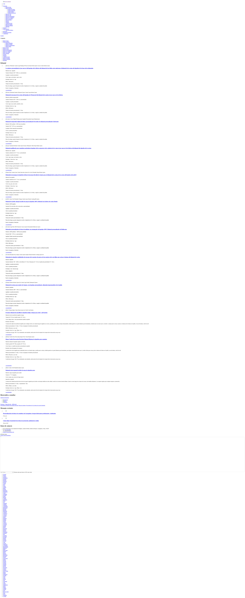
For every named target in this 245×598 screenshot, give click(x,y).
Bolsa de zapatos (9, 24)
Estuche (7, 21)
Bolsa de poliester (6, 59)
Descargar (5, 31)
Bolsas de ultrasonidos (10, 45)
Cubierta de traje (9, 23)
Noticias (4, 27)
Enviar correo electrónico (6, 435)
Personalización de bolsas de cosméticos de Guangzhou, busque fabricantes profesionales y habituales (29, 413)
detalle (10, 90)
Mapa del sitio (8, 404)
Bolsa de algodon (22, 405)
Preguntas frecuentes (7, 32)
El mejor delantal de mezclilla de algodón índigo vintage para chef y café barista (26, 312)
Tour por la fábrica (9, 30)
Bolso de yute (8, 14)
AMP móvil (14, 404)
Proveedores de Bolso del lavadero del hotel (9, 405)
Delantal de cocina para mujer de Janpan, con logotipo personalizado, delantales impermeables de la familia (34, 285)
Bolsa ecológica (9, 8)
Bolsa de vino (8, 15)
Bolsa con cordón (9, 18)
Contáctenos (5, 33)
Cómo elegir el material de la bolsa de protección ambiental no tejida (21, 420)
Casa (4, 3)
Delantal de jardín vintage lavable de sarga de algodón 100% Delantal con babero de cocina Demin (31, 201)
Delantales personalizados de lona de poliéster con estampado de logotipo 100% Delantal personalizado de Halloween (36, 229)
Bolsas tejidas (11, 11)
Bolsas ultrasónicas (12, 12)
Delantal (7, 22)
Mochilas (7, 26)
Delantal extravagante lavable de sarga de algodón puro (20, 370)
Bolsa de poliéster (9, 25)
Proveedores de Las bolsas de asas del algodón (35, 405)
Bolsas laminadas (11, 10)
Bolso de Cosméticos (10, 17)
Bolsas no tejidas (11, 9)
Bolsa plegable (9, 19)
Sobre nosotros (6, 29)
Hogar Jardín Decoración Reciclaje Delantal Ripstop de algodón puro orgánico (26, 339)
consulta (7, 90)
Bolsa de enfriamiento (10, 16)
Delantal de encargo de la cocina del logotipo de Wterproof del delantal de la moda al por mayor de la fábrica (34, 95)
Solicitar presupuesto (5, 397)
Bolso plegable (6, 53)
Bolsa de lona (8, 7)
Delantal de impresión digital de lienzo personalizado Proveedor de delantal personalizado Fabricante (32, 121)
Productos (5, 6)
